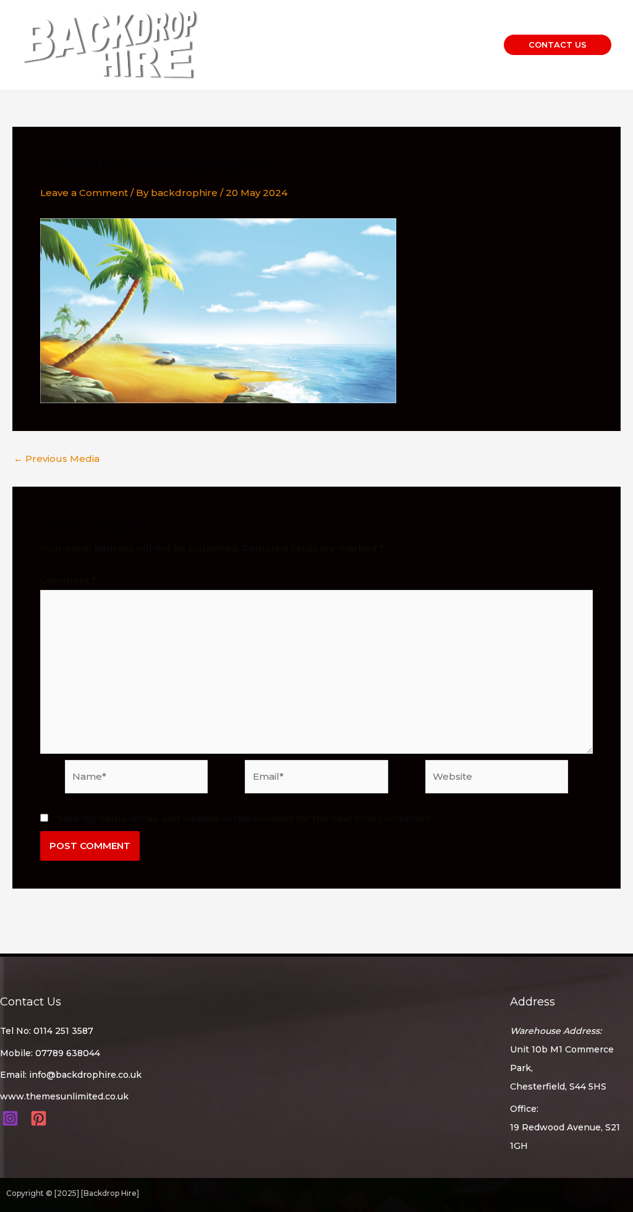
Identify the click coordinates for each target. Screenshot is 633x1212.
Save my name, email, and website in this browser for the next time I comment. (245, 818)
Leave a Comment (84, 192)
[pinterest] (40, 1118)
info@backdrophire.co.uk (85, 1074)
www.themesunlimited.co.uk (64, 1096)
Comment (68, 580)
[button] (557, 45)
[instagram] (12, 1118)
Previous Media (57, 458)
